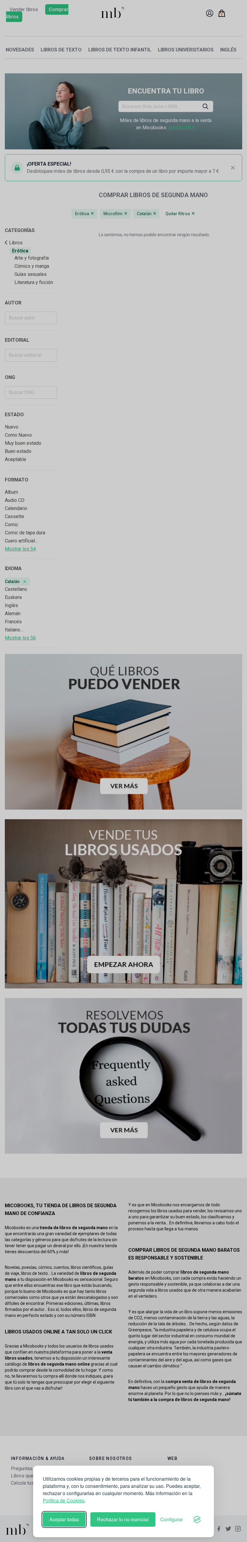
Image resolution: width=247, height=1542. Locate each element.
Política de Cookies (63, 1500)
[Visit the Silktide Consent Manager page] (197, 1519)
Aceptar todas (64, 1519)
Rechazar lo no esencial (123, 1519)
